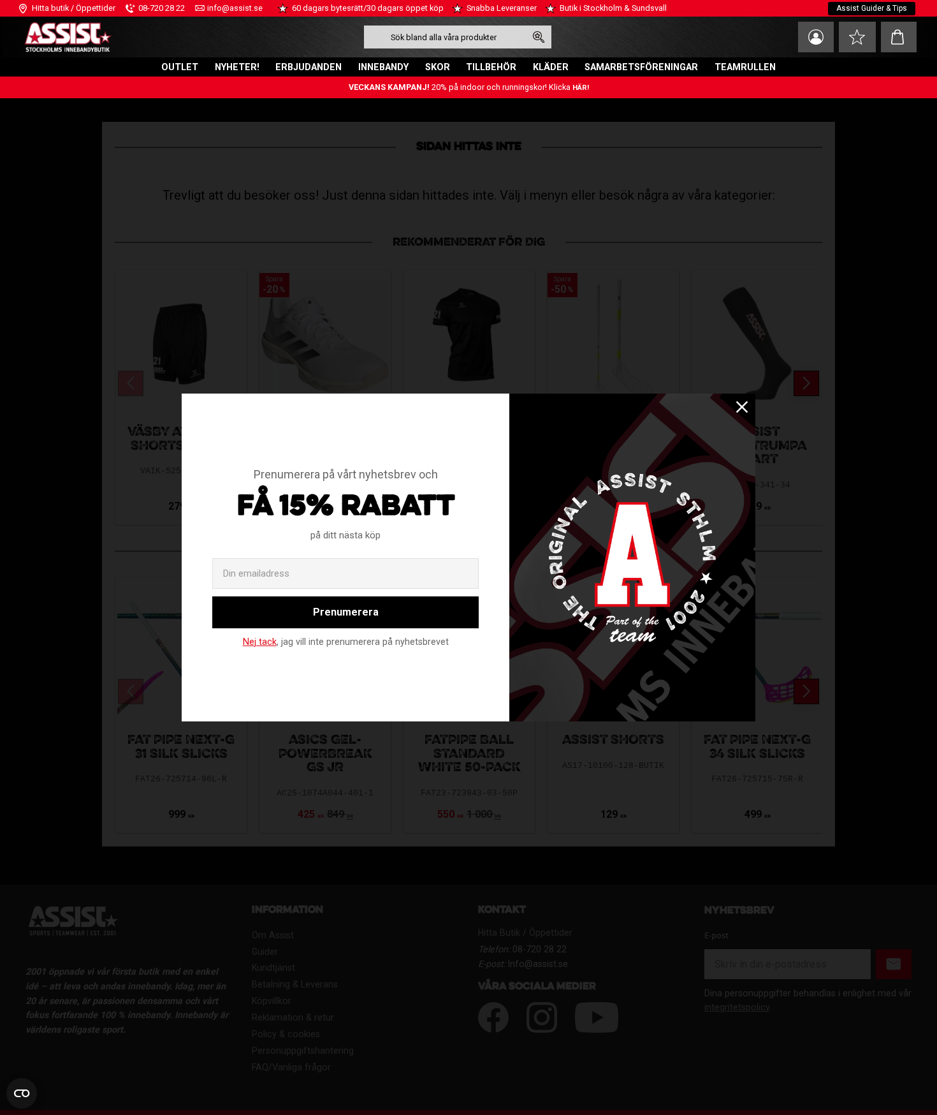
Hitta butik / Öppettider (73, 8)
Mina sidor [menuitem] (816, 37)
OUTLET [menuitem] (179, 67)
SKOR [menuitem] (437, 67)
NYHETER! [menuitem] (237, 67)
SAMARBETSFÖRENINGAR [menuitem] (641, 67)
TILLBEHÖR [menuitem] (491, 67)
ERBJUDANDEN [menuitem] (308, 67)
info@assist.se (235, 8)
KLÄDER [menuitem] (551, 67)
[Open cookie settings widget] (21, 1093)
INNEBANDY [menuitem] (383, 67)
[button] (857, 37)
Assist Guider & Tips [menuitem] (871, 8)
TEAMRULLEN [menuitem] (745, 67)
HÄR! (580, 88)
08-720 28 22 (161, 8)
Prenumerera (346, 612)
